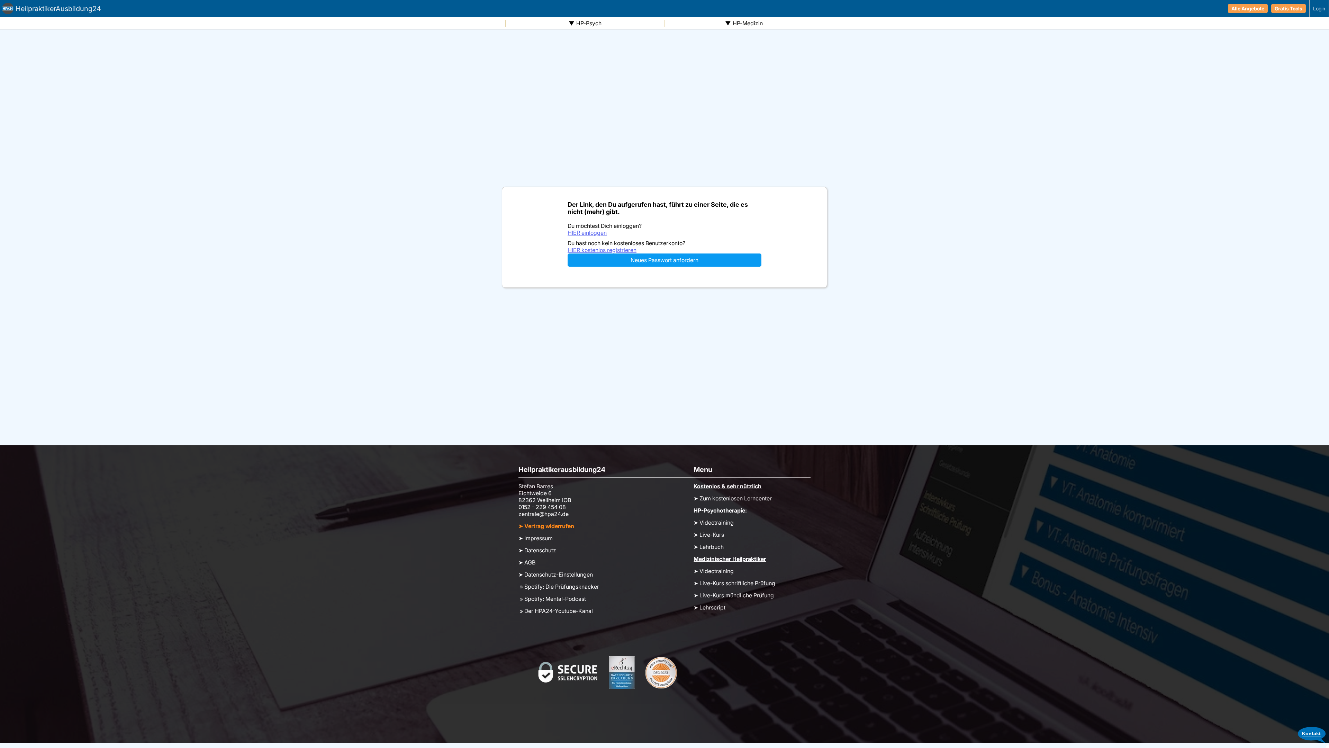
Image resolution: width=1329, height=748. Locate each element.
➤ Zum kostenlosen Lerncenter (733, 498)
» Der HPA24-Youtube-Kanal (555, 610)
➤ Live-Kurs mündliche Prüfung (734, 595)
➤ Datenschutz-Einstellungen (555, 574)
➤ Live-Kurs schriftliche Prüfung (734, 583)
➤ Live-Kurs (709, 534)
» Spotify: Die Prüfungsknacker (558, 586)
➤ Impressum (535, 538)
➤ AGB (526, 562)
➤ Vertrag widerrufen (546, 526)
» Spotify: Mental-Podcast (552, 598)
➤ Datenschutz (537, 550)
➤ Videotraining (714, 522)
